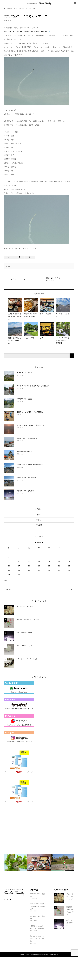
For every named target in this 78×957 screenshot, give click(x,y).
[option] (15, 862)
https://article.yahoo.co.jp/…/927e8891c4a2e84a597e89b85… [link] (26, 31)
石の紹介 (39, 520)
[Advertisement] (19, 825)
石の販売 (39, 525)
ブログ (10, 266)
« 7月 (5, 580)
